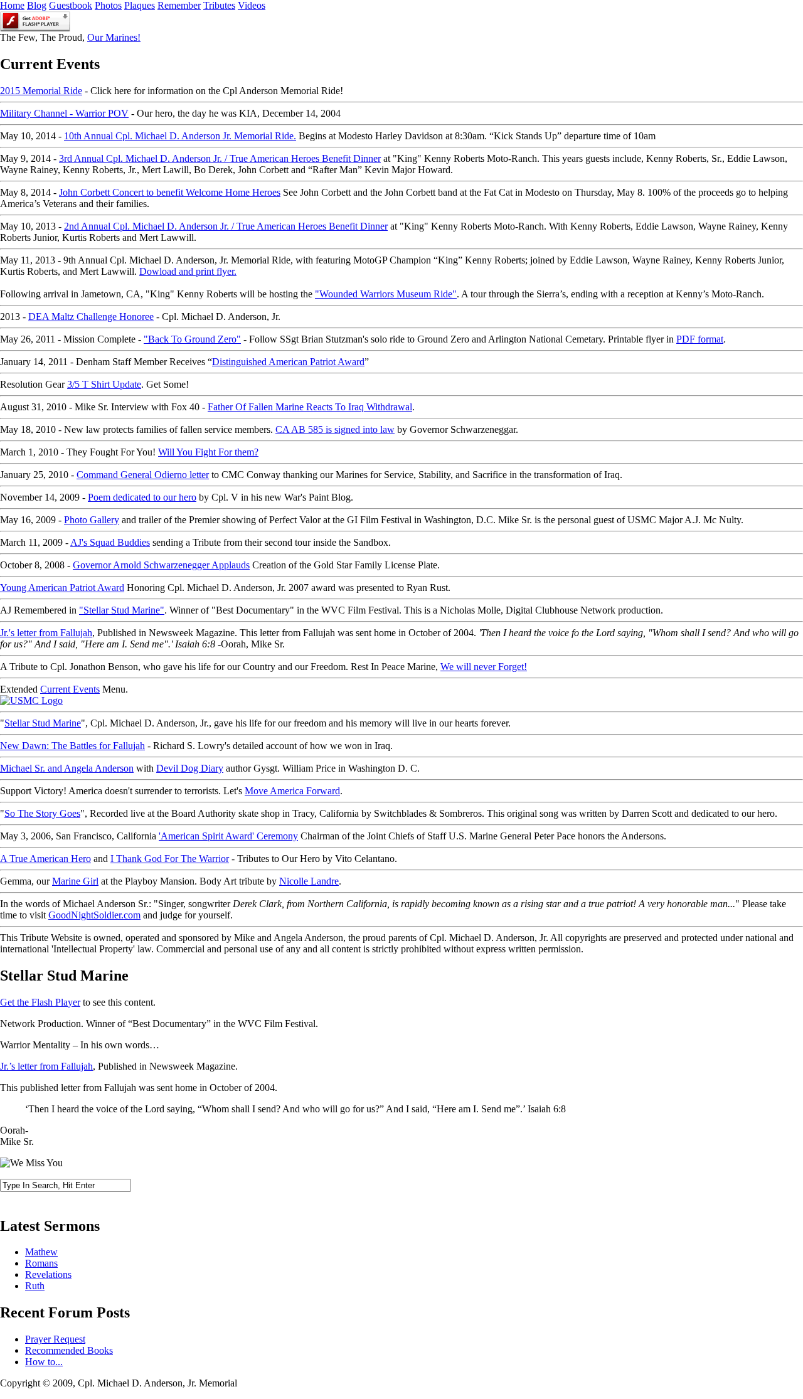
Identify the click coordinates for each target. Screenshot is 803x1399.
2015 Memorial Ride (41, 90)
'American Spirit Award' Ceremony (228, 836)
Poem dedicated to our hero (142, 497)
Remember (179, 5)
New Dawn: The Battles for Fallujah (72, 745)
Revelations (48, 1274)
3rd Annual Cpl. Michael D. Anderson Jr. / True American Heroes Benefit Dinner (220, 158)
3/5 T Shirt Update (104, 384)
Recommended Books (69, 1350)
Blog (36, 5)
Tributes (219, 5)
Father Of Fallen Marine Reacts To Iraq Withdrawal (310, 407)
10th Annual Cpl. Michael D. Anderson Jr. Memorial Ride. (180, 135)
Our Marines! (114, 37)
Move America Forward (292, 790)
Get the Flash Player (40, 1002)
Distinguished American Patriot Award (288, 361)
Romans (41, 1263)
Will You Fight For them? (208, 452)
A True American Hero (45, 858)
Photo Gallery (91, 519)
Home (12, 5)
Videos (251, 5)
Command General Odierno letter (143, 474)
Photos (108, 5)
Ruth (35, 1285)
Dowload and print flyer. (188, 271)
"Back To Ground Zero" (192, 339)
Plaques (139, 5)
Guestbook (70, 5)
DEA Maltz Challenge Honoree (91, 316)
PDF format (699, 339)
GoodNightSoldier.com (94, 915)
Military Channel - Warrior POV (64, 113)
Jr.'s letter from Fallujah (46, 632)
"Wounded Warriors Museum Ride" (386, 294)
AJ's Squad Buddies (110, 542)
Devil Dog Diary (189, 768)
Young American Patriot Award (62, 587)
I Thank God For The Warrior (169, 858)
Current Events (70, 689)
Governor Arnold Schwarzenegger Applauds (161, 565)
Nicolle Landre (309, 881)
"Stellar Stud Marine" (121, 610)
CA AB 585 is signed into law (335, 429)
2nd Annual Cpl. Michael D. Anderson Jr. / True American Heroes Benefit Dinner (226, 226)
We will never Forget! (483, 666)
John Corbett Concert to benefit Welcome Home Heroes (169, 192)
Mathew (41, 1252)
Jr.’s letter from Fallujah (46, 1066)
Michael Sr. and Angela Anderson (67, 768)
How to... (44, 1361)
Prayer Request (55, 1339)
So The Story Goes (42, 813)
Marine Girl (75, 881)
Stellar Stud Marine (42, 723)
